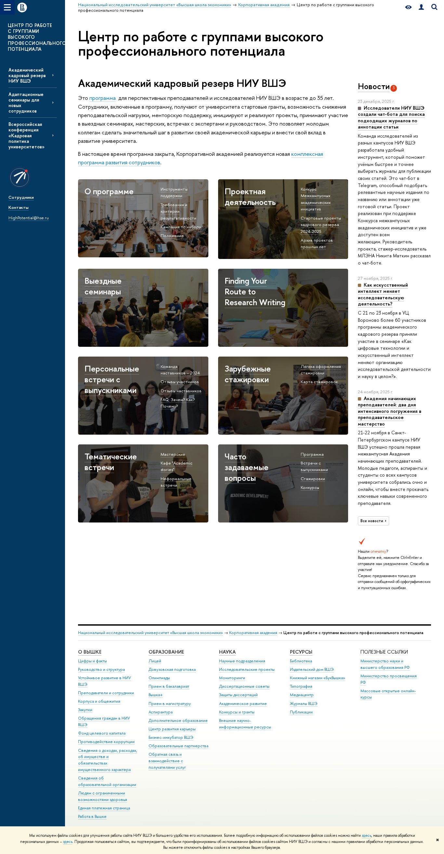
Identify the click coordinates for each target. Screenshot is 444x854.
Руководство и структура (101, 669)
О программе (109, 191)
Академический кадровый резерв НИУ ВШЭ (27, 75)
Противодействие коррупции (106, 741)
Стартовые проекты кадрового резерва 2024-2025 (321, 224)
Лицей (155, 661)
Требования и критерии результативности (178, 211)
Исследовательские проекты (247, 669)
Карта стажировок (319, 382)
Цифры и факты (92, 661)
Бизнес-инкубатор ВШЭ (171, 737)
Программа (312, 454)
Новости (374, 86)
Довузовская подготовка (172, 669)
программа (102, 98)
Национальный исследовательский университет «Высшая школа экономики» (150, 632)
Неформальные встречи (176, 482)
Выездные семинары (103, 286)
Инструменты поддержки (174, 192)
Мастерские (173, 454)
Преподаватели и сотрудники (106, 693)
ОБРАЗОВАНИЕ (166, 651)
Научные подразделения (242, 661)
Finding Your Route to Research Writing (255, 291)
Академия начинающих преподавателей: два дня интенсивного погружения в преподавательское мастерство (389, 411)
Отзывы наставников (181, 391)
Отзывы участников (180, 382)
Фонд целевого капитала (101, 733)
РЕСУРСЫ (301, 651)
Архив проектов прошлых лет (317, 243)
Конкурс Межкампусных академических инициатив (316, 199)
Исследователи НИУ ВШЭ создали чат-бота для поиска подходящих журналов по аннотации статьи (391, 117)
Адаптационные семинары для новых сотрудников (26, 102)
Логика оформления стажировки (321, 369)
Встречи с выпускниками (314, 466)
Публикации (301, 712)
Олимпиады (159, 678)
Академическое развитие (243, 703)
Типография (301, 686)
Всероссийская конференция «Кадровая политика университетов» (26, 135)
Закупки (85, 709)
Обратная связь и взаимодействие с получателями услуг (167, 761)
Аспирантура (161, 712)
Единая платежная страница (104, 808)
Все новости (371, 520)
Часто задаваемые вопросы (246, 467)
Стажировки (313, 478)
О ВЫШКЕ (89, 651)
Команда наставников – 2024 (180, 369)
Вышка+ (156, 695)
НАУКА (227, 651)
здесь (366, 835)
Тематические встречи (111, 462)
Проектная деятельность (250, 196)
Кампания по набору (181, 227)
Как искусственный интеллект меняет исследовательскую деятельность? (383, 294)
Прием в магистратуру (170, 703)
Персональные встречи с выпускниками (112, 379)
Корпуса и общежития (99, 701)
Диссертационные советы (244, 686)
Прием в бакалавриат (169, 686)
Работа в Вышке (92, 816)
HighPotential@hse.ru (28, 218)
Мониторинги (232, 678)
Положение (172, 235)
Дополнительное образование (178, 720)
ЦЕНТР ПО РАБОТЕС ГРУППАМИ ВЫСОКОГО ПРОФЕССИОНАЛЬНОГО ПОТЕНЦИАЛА (37, 37)
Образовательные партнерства (178, 746)
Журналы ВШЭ (304, 703)
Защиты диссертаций (238, 695)
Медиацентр (302, 695)
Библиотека (301, 661)
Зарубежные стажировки (248, 374)
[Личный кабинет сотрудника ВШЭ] (421, 7)
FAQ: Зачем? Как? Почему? (178, 403)
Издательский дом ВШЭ (312, 669)
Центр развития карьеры (172, 729)
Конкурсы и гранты (237, 712)
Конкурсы (310, 487)
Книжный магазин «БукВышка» (317, 678)
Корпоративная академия (253, 632)
